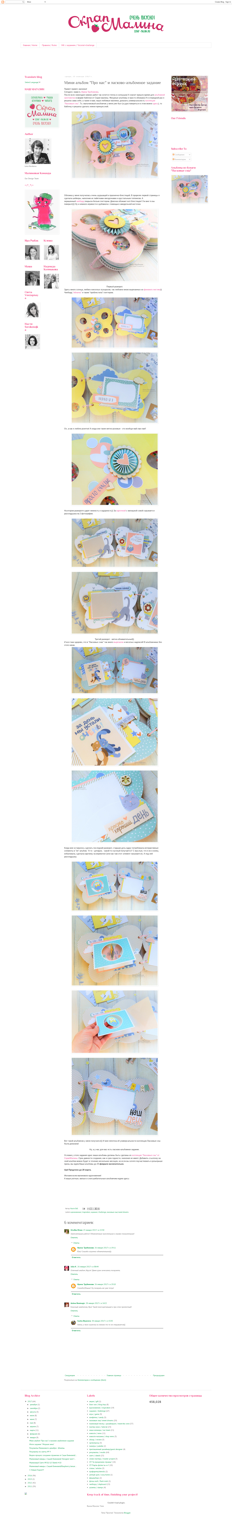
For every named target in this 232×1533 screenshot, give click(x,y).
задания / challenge (98, 1212)
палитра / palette (96, 1446)
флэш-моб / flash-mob (98, 1481)
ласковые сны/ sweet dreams (117, 1212)
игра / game (94, 1414)
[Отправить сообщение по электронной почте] (83, 1208)
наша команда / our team (99, 1430)
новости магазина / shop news (101, 1436)
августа (33, 1412)
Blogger (127, 1513)
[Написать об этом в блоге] (91, 1208)
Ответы (76, 1243)
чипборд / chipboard (97, 1484)
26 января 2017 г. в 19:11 (105, 1248)
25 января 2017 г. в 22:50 (93, 1230)
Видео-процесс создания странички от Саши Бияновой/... (53, 1455)
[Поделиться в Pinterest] (98, 1208)
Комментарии (180, 159)
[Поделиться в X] (93, 1208)
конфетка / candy (96, 1417)
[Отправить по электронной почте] (88, 1208)
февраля (34, 1434)
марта (32, 1430)
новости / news (95, 1433)
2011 (30, 1486)
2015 (30, 1479)
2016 (30, 1475)
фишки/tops (94, 1478)
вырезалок (119, 642)
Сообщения (179, 154)
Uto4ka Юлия (76, 1230)
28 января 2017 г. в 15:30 (102, 1321)
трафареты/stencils (97, 1471)
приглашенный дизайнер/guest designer (106, 1449)
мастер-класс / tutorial (98, 1427)
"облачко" (77, 292)
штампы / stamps (96, 1487)
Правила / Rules (49, 45)
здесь (155, 104)
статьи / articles (95, 1468)
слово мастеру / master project (102, 1459)
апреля (33, 1426)
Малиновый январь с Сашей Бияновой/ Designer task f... (52, 1459)
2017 (30, 1401)
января (33, 1437)
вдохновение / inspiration (80, 1212)
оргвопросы (94, 1443)
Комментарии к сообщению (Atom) (92, 1380)
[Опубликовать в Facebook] (96, 1208)
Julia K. (74, 1266)
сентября (34, 1408)
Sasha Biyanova (84, 1321)
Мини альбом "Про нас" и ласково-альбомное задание (51, 1440)
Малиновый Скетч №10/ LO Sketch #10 (45, 1462)
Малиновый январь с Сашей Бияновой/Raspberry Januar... (53, 1466)
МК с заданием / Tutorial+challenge (77, 45)
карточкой (121, 511)
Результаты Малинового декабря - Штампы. (47, 1448)
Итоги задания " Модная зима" (41, 1444)
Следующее (70, 1375)
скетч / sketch (94, 1455)
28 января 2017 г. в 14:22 (96, 1303)
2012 (30, 1483)
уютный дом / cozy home (99, 1475)
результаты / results (97, 1452)
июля (32, 1415)
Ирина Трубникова (89, 92)
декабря (34, 1404)
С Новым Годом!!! (36, 1470)
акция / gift (93, 1401)
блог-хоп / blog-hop (97, 1404)
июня (32, 1419)
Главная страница (114, 1375)
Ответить (74, 1237)
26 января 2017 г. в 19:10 (105, 1284)
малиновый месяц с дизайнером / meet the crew (109, 1423)
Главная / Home (30, 45)
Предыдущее (158, 1375)
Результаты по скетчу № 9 (40, 1451)
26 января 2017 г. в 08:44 (88, 1266)
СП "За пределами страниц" (100, 1462)
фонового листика (152, 290)
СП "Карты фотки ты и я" (99, 1465)
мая (32, 1423)
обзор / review (95, 1439)
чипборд (80, 201)
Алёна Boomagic (78, 1303)
